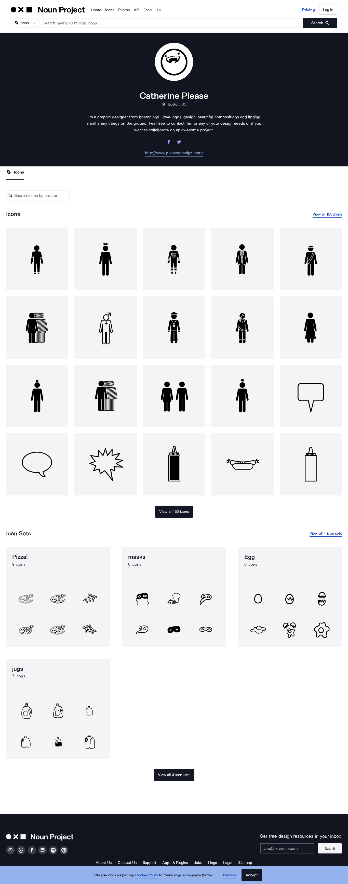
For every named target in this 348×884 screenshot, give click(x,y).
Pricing (308, 9)
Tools (148, 10)
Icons (109, 10)
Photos (124, 10)
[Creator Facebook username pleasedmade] (168, 143)
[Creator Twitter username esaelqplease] (179, 143)
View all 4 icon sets (326, 533)
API (137, 10)
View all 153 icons (327, 214)
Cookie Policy (146, 875)
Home (96, 10)
